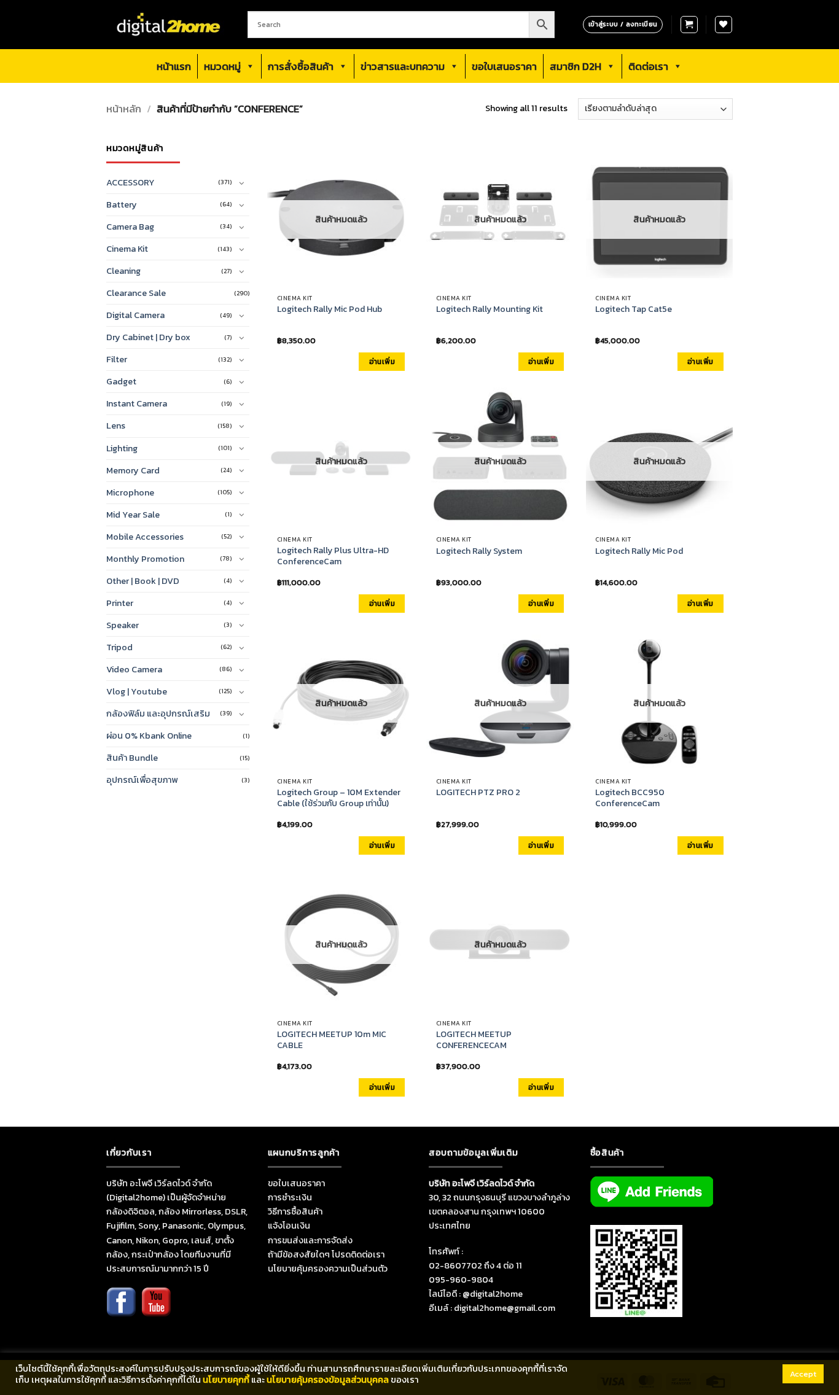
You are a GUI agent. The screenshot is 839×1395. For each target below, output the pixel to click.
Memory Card (133, 470)
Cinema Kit (127, 248)
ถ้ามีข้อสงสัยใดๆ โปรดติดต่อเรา (326, 1254)
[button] (689, 24)
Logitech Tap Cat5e (633, 309)
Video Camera (134, 669)
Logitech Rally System (479, 551)
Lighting (122, 448)
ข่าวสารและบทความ (403, 66)
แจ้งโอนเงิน (289, 1225)
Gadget (121, 381)
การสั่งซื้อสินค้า (301, 66)
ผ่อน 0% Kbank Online (149, 735)
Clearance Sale (136, 293)
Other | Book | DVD (142, 581)
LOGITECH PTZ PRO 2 (478, 792)
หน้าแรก (174, 66)
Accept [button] (803, 1374)
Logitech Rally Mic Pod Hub (329, 309)
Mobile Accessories (145, 536)
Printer (119, 603)
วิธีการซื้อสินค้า (295, 1211)
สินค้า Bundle (132, 757)
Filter (116, 359)
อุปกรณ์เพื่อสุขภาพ (142, 780)
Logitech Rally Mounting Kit (489, 309)
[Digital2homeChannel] (156, 1310)
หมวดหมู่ (222, 66)
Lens (115, 425)
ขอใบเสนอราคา (504, 66)
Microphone (130, 492)
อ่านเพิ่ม (382, 361)
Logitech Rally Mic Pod (639, 551)
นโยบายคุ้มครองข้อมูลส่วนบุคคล (328, 1379)
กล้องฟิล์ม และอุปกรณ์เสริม (158, 713)
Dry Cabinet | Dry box (148, 337)
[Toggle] (242, 182)
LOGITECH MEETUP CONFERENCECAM (474, 1040)
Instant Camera (136, 403)
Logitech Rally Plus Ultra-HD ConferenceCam (333, 556)
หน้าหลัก (123, 109)
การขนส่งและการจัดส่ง (310, 1240)
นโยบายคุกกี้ (226, 1379)
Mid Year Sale (133, 514)
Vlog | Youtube (136, 691)
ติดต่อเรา (648, 66)
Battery (121, 204)
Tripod (119, 647)
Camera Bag (130, 226)
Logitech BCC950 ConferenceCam (630, 798)
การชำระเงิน (290, 1197)
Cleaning (123, 271)
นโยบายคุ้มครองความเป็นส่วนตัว (328, 1268)
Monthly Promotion (145, 558)
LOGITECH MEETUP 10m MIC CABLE (331, 1040)
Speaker (122, 625)
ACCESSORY (130, 182)
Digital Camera (135, 315)
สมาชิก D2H (575, 66)
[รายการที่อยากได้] (723, 24)
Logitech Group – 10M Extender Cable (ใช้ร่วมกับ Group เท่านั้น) (338, 798)
